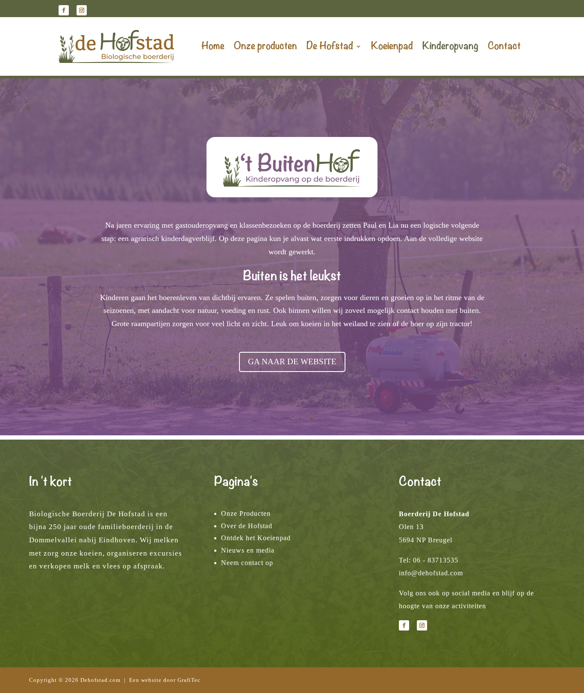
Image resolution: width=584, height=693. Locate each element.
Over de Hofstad (246, 525)
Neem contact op (247, 562)
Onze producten (265, 46)
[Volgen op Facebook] (64, 10)
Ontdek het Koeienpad (256, 537)
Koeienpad (392, 46)
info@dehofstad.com (431, 573)
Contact (504, 46)
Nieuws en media (247, 550)
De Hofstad (330, 46)
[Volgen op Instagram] (82, 10)
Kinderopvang (450, 46)
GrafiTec (189, 680)
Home (212, 46)
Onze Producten (246, 513)
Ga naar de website (292, 361)
